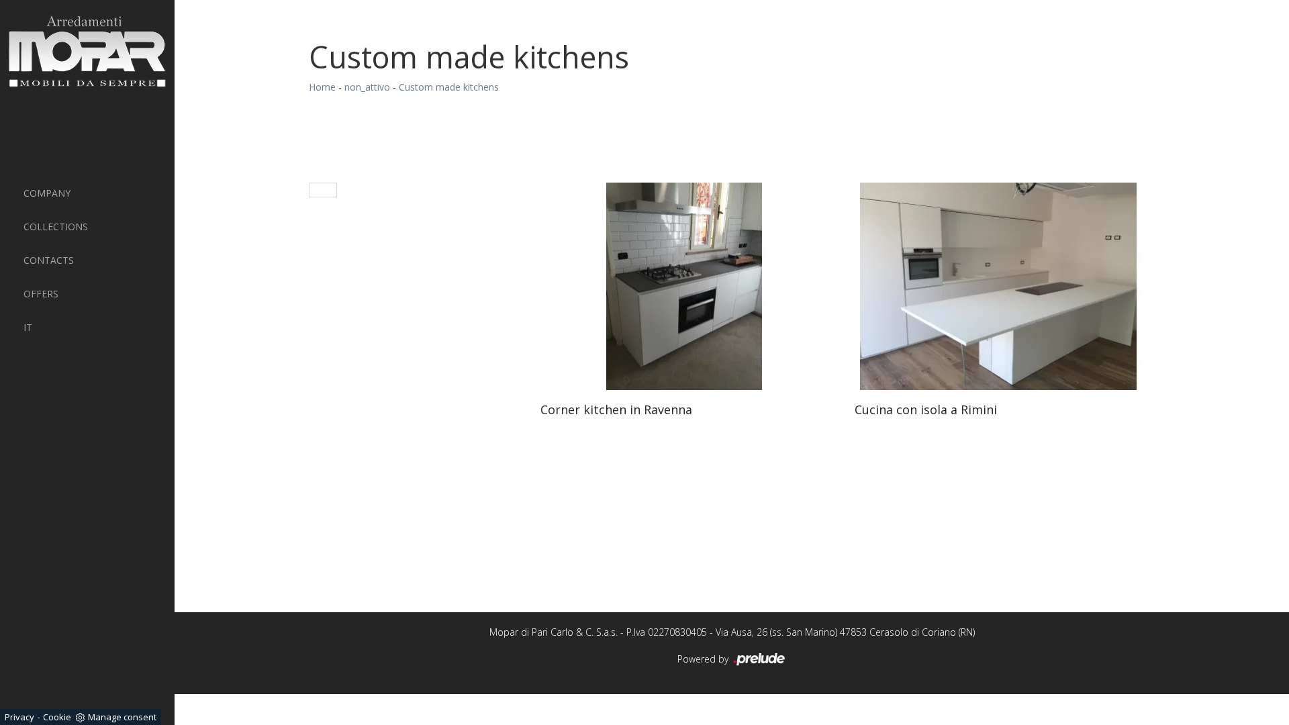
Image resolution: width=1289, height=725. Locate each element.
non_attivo (367, 87)
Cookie (57, 717)
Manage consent (122, 717)
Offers (40, 293)
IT (27, 327)
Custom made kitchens (449, 87)
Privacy (19, 717)
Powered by (704, 658)
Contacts (48, 260)
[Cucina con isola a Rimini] (998, 287)
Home (322, 87)
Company (46, 193)
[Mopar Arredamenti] (87, 51)
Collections (55, 226)
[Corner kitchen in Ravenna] (684, 287)
